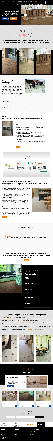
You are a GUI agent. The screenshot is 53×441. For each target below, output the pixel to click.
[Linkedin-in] (33, 424)
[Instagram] (30, 424)
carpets (12, 322)
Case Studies (33, 4)
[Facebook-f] (28, 424)
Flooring (18, 4)
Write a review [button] (11, 167)
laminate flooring (21, 322)
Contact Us (41, 4)
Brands (29, 4)
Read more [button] (22, 169)
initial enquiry (7, 319)
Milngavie (34, 329)
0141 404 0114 (37, 2)
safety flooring (31, 322)
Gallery (35, 4)
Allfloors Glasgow (5, 316)
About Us (38, 4)
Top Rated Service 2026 (10, 2)
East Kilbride (30, 329)
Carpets (21, 4)
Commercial (26, 4)
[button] (22, 15)
